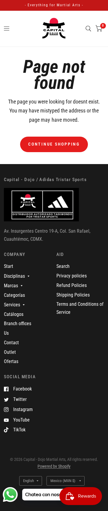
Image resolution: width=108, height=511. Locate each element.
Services (12, 305)
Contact (11, 342)
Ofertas (11, 361)
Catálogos (13, 314)
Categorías (14, 295)
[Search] (88, 29)
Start (8, 266)
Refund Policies (71, 285)
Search (63, 266)
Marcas (11, 285)
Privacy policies (71, 276)
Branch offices (17, 323)
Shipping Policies (73, 295)
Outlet (10, 352)
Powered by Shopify (54, 466)
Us (6, 333)
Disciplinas (14, 276)
